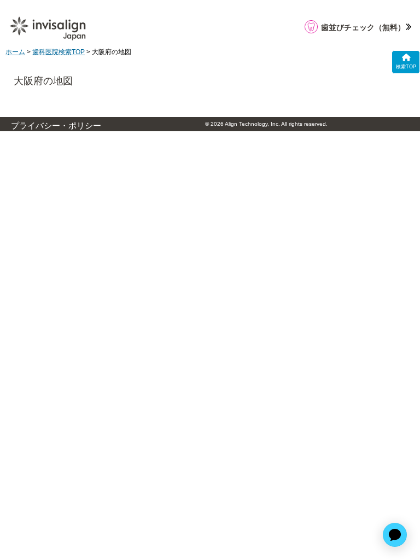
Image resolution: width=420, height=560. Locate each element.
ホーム (15, 52)
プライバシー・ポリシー (56, 125)
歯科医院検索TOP (58, 52)
